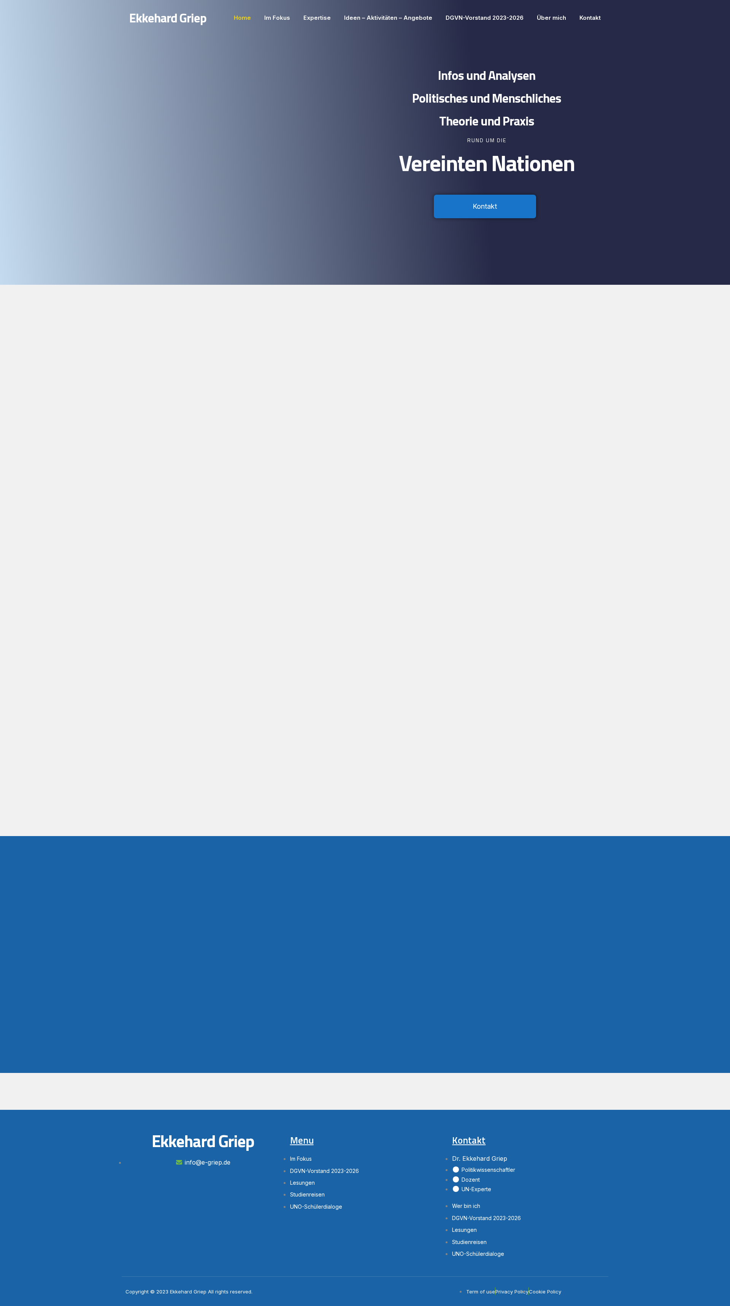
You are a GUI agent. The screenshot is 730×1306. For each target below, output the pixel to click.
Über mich (551, 17)
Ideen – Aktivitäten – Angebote (388, 17)
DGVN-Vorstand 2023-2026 (485, 17)
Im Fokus (277, 17)
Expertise (317, 17)
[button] (485, 206)
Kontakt (590, 17)
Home (242, 17)
